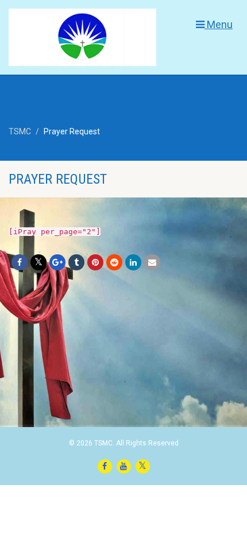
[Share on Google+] (57, 262)
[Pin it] (95, 262)
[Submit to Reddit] (114, 262)
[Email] (152, 262)
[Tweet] (38, 262)
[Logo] (82, 45)
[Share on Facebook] (19, 262)
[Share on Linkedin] (133, 262)
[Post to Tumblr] (76, 262)
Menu (218, 24)
